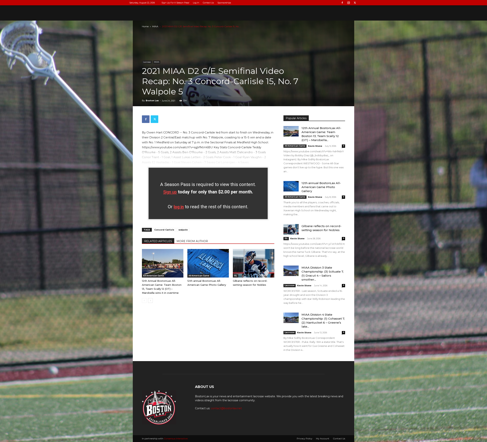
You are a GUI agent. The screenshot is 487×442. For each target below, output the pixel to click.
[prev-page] (144, 300)
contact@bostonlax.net (226, 408)
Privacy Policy (304, 438)
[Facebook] (342, 2)
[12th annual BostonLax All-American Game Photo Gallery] (208, 263)
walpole (183, 229)
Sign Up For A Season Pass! (175, 2)
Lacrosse (147, 62)
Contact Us (208, 2)
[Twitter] (355, 2)
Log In (196, 2)
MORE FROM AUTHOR (192, 241)
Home (145, 26)
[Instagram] (348, 2)
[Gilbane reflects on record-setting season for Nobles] (253, 263)
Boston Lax (152, 100)
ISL (235, 275)
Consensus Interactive (176, 438)
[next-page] (150, 300)
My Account (322, 438)
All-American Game (153, 275)
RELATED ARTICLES (158, 241)
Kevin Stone (315, 146)
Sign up (170, 192)
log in (179, 206)
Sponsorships (224, 2)
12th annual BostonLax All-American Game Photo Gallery (321, 187)
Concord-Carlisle (164, 229)
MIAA (155, 26)
